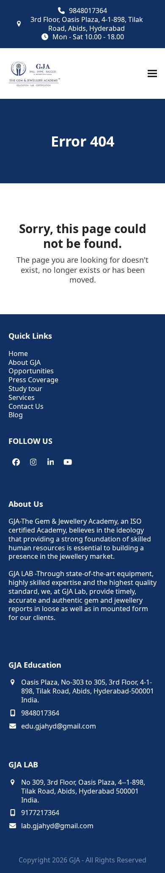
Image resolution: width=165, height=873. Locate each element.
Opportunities (31, 370)
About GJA (24, 362)
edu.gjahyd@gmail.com (58, 726)
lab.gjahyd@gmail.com (57, 825)
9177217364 (40, 812)
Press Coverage (33, 379)
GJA (74, 860)
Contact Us (26, 406)
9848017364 (88, 10)
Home (18, 353)
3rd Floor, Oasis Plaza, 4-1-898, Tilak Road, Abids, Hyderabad (86, 24)
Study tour (25, 388)
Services (21, 397)
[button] (152, 73)
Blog (15, 414)
